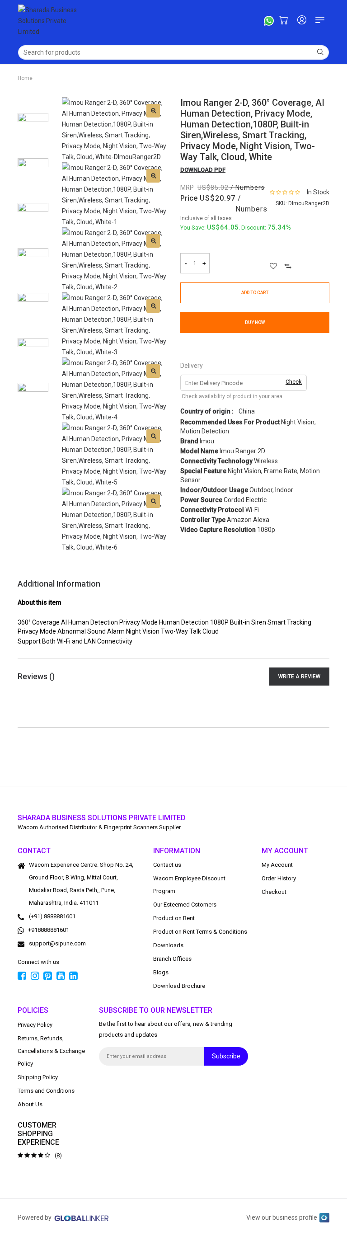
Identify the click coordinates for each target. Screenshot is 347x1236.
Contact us (167, 864)
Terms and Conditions (46, 1090)
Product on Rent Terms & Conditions (200, 931)
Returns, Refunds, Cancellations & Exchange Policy (51, 1050)
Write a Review (299, 676)
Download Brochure (179, 985)
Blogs (161, 972)
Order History (279, 878)
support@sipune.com (57, 943)
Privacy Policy (35, 1024)
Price (188, 198)
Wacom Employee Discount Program (189, 884)
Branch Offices (172, 958)
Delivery (191, 365)
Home (25, 78)
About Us (30, 1103)
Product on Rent (174, 918)
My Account (277, 864)
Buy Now (255, 322)
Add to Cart (254, 292)
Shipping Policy (38, 1076)
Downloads (168, 945)
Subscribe (226, 1056)
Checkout (274, 891)
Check (294, 381)
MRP (187, 187)
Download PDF (202, 169)
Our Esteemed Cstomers (184, 904)
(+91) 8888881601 (52, 916)
